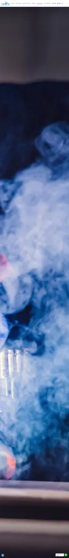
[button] (2, 555)
